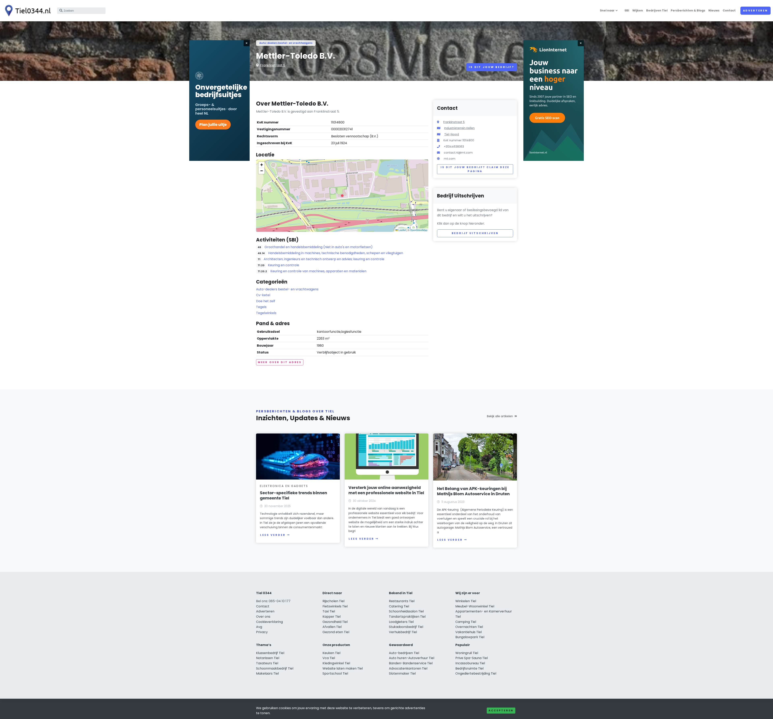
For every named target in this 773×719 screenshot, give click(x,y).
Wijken (637, 10)
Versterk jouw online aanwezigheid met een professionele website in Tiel (386, 490)
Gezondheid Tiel (335, 621)
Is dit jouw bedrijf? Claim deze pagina (475, 169)
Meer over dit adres (280, 362)
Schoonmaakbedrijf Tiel (274, 668)
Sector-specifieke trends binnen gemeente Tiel (293, 495)
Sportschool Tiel (335, 673)
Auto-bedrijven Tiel (404, 653)
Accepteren (501, 710)
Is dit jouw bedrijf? (491, 67)
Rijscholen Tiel (333, 601)
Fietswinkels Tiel (335, 606)
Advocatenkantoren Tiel (408, 668)
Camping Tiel (465, 621)
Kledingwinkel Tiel (336, 663)
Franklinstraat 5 (272, 65)
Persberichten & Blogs (688, 10)
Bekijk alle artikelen (500, 416)
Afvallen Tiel (332, 627)
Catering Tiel (399, 606)
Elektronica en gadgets (284, 486)
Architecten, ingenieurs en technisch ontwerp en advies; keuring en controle (324, 259)
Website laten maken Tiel (342, 668)
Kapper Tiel (331, 616)
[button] (342, 195)
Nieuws (713, 10)
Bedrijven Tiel (657, 10)
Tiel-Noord (451, 134)
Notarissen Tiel (267, 658)
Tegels (261, 307)
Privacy (262, 632)
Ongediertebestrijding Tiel (475, 673)
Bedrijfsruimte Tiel (469, 668)
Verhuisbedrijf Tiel (403, 632)
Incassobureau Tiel (470, 663)
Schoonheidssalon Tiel (406, 611)
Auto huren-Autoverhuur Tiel (411, 658)
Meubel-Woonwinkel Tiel (474, 606)
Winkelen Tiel (465, 601)
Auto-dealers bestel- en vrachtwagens (285, 43)
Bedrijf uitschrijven (475, 233)
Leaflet (402, 230)
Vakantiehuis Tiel (468, 632)
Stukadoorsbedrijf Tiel (406, 627)
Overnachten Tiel (469, 627)
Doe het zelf (265, 301)
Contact (729, 10)
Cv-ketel (263, 295)
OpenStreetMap (418, 230)
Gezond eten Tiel (335, 632)
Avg (259, 627)
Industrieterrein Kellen (459, 128)
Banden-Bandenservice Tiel (411, 663)
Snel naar (607, 10)
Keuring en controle (283, 265)
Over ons (263, 616)
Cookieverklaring (269, 621)
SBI (626, 10)
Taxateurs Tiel (267, 663)
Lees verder (272, 535)
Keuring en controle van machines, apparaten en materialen (318, 271)
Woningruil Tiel (466, 653)
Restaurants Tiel (401, 601)
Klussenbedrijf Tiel (270, 653)
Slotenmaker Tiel (402, 673)
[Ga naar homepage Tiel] (26, 10)
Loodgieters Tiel (401, 621)
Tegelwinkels (266, 313)
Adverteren (755, 10)
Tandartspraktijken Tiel (407, 616)
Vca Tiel (328, 658)
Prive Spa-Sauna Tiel (471, 658)
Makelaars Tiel (267, 673)
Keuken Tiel (331, 653)
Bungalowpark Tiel (469, 637)
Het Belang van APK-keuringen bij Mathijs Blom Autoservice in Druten (473, 491)
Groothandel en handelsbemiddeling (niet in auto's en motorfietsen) (319, 247)
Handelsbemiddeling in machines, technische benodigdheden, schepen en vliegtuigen (335, 253)
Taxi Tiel (328, 611)
